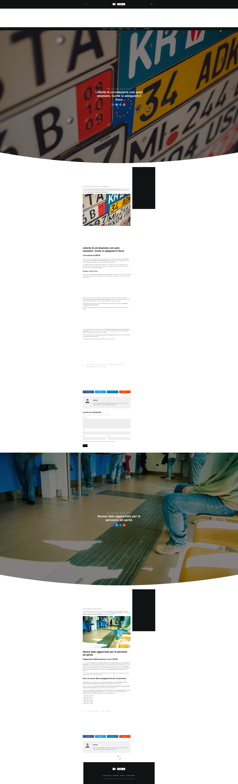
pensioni (102, 711)
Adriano (95, 400)
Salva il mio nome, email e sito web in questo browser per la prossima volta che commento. (99, 441)
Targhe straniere (103, 366)
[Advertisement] (119, 18)
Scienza (129, 28)
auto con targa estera (90, 364)
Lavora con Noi (130, 775)
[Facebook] (86, 4)
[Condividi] (113, 104)
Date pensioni (97, 711)
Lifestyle (112, 28)
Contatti (122, 775)
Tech (134, 28)
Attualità (104, 28)
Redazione (116, 775)
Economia (120, 28)
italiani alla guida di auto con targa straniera (116, 364)
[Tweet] (116, 104)
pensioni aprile (108, 711)
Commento (85, 417)
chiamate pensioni (90, 711)
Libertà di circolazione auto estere (92, 366)
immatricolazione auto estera (101, 364)
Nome (84, 430)
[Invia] (124, 104)
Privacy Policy (107, 775)
